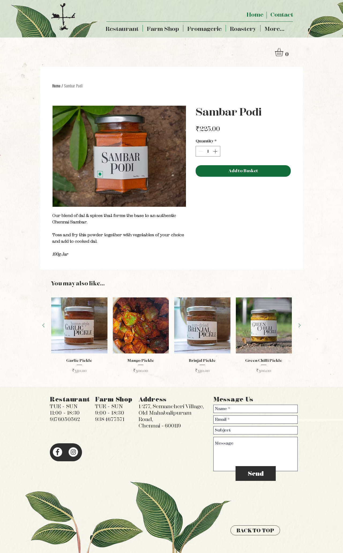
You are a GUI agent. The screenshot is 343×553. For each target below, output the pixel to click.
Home (56, 86)
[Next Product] (299, 325)
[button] (284, 52)
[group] (171, 338)
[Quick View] (79, 325)
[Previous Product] (43, 325)
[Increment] (215, 151)
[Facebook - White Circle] (57, 452)
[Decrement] (200, 151)
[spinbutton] (208, 151)
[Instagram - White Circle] (73, 452)
